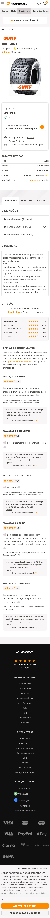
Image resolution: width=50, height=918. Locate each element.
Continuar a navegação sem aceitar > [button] (32, 868)
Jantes (5, 11)
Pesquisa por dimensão (26, 20)
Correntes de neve (25, 752)
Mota (13, 11)
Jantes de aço (25, 743)
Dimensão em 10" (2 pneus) (18, 234)
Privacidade (25, 717)
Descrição (27, 201)
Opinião (41, 201)
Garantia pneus (25, 683)
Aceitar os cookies (25, 906)
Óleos (25, 762)
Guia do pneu (25, 688)
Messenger (24, 800)
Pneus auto (25, 738)
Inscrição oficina (25, 698)
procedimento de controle (20, 361)
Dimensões (10, 201)
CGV (25, 708)
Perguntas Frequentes (25, 810)
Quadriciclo (24, 11)
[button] (22, 415)
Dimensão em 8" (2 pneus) (18, 219)
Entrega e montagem (25, 772)
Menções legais (25, 703)
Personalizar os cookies (25, 913)
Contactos (25, 805)
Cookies (25, 722)
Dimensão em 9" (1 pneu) (17, 226)
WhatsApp (23, 793)
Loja (25, 757)
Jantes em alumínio (25, 748)
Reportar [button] (9, 418)
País (25, 712)
